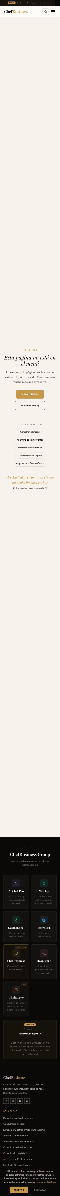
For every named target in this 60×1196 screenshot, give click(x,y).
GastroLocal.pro (28, 1033)
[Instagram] (6, 1101)
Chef (16, 11)
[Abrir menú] (53, 11)
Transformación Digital (30, 455)
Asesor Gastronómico (15, 1135)
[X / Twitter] (13, 1101)
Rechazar (40, 1190)
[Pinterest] (27, 1101)
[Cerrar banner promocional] (57, 3)
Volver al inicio (30, 394)
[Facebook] (20, 1101)
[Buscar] (45, 11)
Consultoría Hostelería (15, 1153)
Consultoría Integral (30, 432)
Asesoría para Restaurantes (18, 1141)
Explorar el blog (30, 405)
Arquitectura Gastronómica (30, 463)
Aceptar (19, 1190)
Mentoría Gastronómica (30, 447)
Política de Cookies (45, 1181)
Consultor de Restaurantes (18, 1147)
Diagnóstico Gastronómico (18, 1118)
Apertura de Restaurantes (30, 439)
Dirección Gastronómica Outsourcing (24, 1129)
